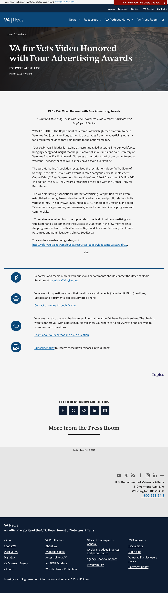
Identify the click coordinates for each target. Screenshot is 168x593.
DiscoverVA (11, 552)
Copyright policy (138, 567)
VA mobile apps (55, 552)
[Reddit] (84, 410)
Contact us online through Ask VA (55, 305)
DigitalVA (9, 557)
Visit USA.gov (81, 579)
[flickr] (162, 475)
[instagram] (148, 475)
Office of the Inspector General (100, 542)
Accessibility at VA (56, 557)
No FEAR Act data (56, 563)
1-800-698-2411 (152, 495)
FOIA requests (137, 540)
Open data (134, 552)
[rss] (133, 475)
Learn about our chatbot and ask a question (61, 335)
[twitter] (126, 475)
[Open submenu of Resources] (99, 20)
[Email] (105, 410)
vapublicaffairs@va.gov (64, 280)
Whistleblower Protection (61, 569)
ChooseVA (10, 546)
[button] (163, 20)
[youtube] (119, 475)
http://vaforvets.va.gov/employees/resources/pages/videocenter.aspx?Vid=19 (79, 245)
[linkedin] (155, 475)
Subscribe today (44, 348)
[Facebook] (63, 410)
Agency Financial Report (102, 559)
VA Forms (10, 569)
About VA (51, 546)
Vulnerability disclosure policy (142, 559)
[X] (73, 410)
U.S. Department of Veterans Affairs (67, 530)
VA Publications (55, 540)
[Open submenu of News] (78, 20)
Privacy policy (95, 565)
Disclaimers (135, 546)
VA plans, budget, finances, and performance (103, 551)
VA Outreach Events (16, 563)
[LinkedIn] (94, 410)
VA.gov (8, 540)
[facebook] (140, 475)
